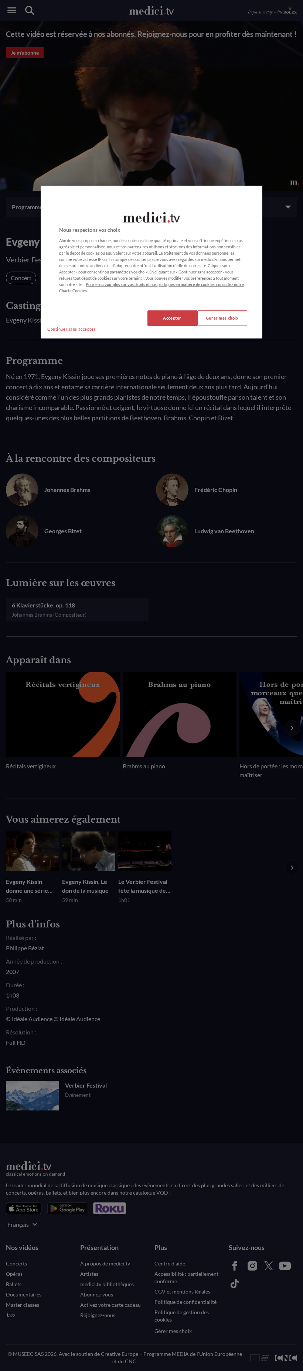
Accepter (172, 318)
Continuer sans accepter (71, 329)
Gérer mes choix (222, 318)
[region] (151, 262)
